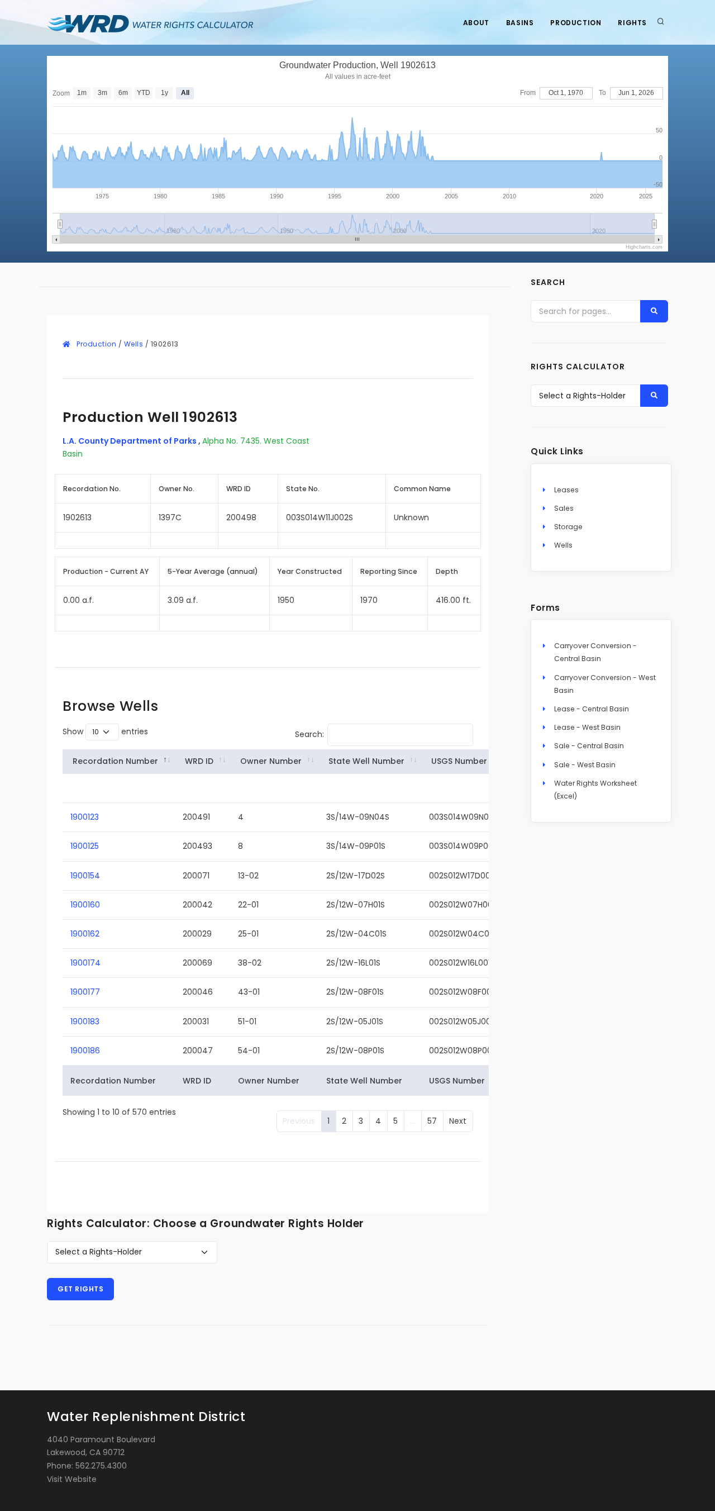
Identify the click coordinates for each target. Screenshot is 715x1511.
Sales (564, 508)
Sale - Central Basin (589, 745)
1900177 (85, 991)
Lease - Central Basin (591, 709)
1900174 (85, 962)
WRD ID (199, 761)
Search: (309, 734)
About (476, 22)
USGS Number (459, 761)
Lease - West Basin (587, 727)
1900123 (84, 817)
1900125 (84, 846)
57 (432, 1121)
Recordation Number (115, 761)
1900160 (85, 904)
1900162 (84, 933)
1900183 (84, 1021)
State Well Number (366, 761)
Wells (134, 344)
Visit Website (72, 1479)
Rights (632, 22)
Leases (566, 490)
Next (457, 1121)
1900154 (85, 875)
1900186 (85, 1050)
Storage (568, 526)
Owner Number (271, 761)
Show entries (105, 731)
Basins (520, 22)
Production (575, 22)
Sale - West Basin (585, 764)
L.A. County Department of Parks (130, 440)
